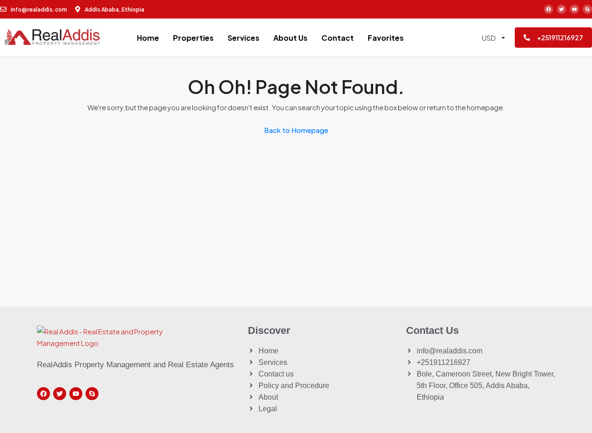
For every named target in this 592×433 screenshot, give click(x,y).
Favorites (386, 38)
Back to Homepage (296, 130)
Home (148, 38)
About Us (290, 38)
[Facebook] (548, 9)
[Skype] (587, 9)
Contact (337, 38)
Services (243, 38)
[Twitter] (561, 9)
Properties (193, 38)
